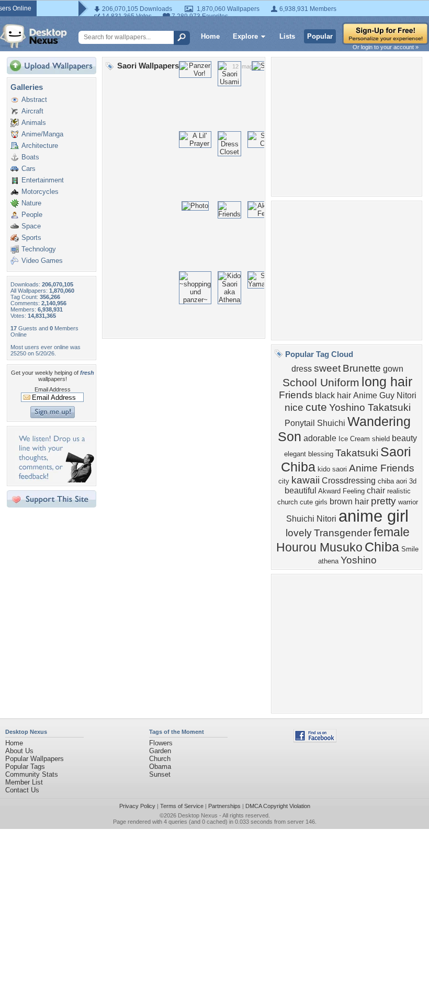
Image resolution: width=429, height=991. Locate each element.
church (287, 502)
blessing (320, 454)
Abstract (34, 99)
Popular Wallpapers (34, 759)
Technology (38, 249)
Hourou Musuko (319, 547)
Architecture (39, 145)
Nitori (406, 395)
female (392, 532)
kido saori (332, 469)
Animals (33, 122)
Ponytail (300, 423)
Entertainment (42, 180)
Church (160, 759)
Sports (31, 237)
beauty (404, 438)
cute (316, 407)
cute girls (314, 502)
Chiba (382, 546)
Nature (31, 203)
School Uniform (321, 382)
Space (31, 226)
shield (381, 439)
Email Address (53, 389)
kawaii (305, 480)
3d (412, 481)
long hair (387, 381)
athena (328, 561)
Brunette (362, 368)
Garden (160, 751)
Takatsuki (356, 452)
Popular (320, 36)
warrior (408, 502)
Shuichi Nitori (311, 518)
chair (376, 490)
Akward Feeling (341, 491)
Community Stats (31, 774)
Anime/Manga (42, 134)
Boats (30, 157)
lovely (299, 532)
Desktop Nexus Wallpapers (33, 36)
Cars (28, 168)
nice (294, 407)
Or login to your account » (386, 47)
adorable (319, 438)
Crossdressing (349, 480)
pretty (383, 501)
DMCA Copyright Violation (277, 806)
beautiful (301, 490)
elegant (295, 454)
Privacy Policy (137, 806)
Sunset (160, 774)
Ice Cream (354, 439)
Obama (160, 766)
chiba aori (392, 481)
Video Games (42, 260)
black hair (333, 395)
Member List (24, 782)
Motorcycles (40, 191)
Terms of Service (182, 806)
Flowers (161, 743)
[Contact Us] (54, 480)
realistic (399, 491)
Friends (296, 394)
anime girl (373, 516)
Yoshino (359, 560)
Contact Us (22, 790)
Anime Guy (373, 395)
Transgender (342, 532)
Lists (287, 36)
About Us (19, 751)
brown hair (349, 501)
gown (393, 368)
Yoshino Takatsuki (370, 407)
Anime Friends (381, 468)
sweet (327, 368)
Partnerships (224, 806)
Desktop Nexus (198, 815)
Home (210, 36)
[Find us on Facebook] (314, 740)
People (31, 214)
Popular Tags (25, 766)
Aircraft (32, 111)
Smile (410, 549)
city (283, 481)
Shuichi (331, 423)
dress (301, 368)
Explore (245, 36)
